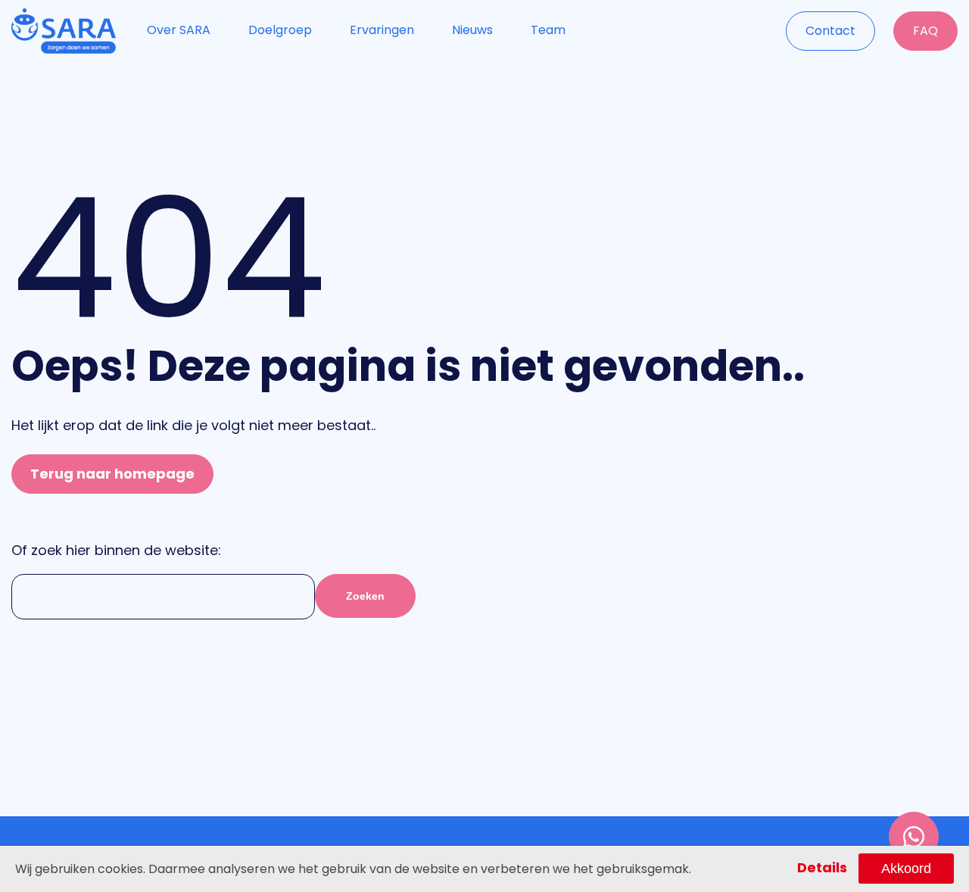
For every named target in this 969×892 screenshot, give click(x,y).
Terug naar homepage (112, 473)
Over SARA (178, 30)
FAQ (925, 30)
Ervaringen (382, 30)
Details (822, 867)
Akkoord (906, 868)
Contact (830, 30)
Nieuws (472, 30)
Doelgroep (280, 30)
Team (548, 30)
